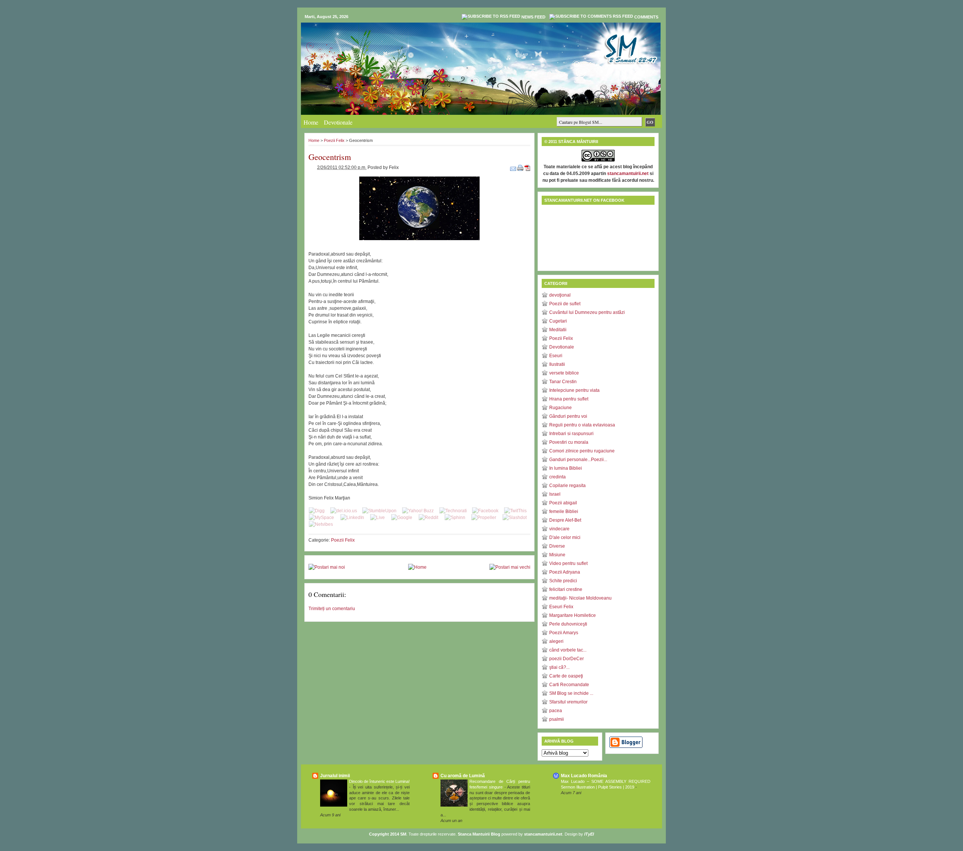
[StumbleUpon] (379, 510)
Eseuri (555, 355)
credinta (557, 477)
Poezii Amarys (563, 632)
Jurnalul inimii (335, 775)
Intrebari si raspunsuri (571, 433)
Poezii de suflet (564, 303)
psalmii (556, 719)
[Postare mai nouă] (326, 567)
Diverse (557, 546)
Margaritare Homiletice (572, 615)
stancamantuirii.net (628, 173)
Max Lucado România (584, 775)
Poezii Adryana (564, 572)
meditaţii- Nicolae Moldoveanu (580, 598)
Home (311, 122)
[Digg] (317, 510)
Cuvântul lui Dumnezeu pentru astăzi (587, 312)
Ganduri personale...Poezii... (578, 459)
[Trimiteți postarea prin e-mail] (513, 167)
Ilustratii (557, 364)
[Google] (401, 517)
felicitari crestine (565, 589)
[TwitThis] (515, 510)
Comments (646, 17)
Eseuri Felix (561, 606)
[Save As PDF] (527, 167)
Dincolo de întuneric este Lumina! (379, 781)
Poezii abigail (563, 502)
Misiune (557, 554)
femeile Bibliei (563, 511)
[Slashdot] (515, 517)
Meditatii (558, 329)
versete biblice (564, 373)
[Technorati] (453, 510)
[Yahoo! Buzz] (418, 510)
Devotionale (338, 122)
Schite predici (563, 580)
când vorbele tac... (567, 650)
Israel (554, 494)
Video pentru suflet (568, 563)
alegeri (556, 641)
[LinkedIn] (352, 517)
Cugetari (558, 321)
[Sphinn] (455, 517)
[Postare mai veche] (509, 567)
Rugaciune (560, 407)
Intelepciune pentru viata (574, 390)
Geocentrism (329, 156)
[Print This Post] (520, 167)
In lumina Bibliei (565, 468)
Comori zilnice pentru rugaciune (582, 451)
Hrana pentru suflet (568, 399)
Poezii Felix (334, 140)
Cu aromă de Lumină (462, 775)
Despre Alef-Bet (565, 520)
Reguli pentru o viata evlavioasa (582, 425)
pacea (555, 710)
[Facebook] (485, 510)
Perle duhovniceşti (568, 624)
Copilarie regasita (567, 485)
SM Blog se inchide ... (571, 693)
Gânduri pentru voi (568, 416)
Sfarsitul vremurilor (568, 702)
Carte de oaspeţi (566, 676)
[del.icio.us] (343, 510)
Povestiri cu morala (568, 442)
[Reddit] (428, 517)
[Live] (377, 517)
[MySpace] (321, 517)
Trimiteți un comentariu (331, 608)
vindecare (559, 528)
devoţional (560, 295)
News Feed (533, 17)
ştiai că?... (559, 667)
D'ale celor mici (564, 537)
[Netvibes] (321, 524)
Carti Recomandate (569, 684)
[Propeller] (483, 517)
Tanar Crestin (563, 381)
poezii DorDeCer (566, 658)
